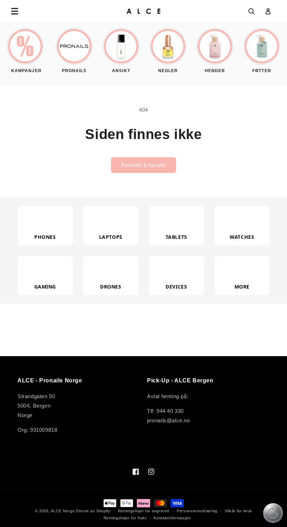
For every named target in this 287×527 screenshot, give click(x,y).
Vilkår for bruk (238, 511)
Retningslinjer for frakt (125, 518)
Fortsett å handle (143, 165)
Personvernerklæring (197, 511)
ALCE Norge (63, 511)
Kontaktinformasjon (172, 518)
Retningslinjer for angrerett (144, 511)
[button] (14, 11)
